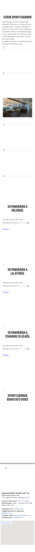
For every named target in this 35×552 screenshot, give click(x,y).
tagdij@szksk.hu (7, 513)
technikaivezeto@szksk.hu (22, 515)
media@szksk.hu (18, 517)
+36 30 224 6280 (23, 501)
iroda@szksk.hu (18, 509)
